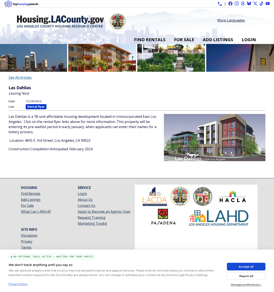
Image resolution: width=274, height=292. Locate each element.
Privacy (26, 241)
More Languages (231, 20)
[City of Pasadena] (163, 225)
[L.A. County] (180, 204)
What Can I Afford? (36, 211)
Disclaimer (29, 235)
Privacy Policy (18, 284)
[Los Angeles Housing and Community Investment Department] (218, 225)
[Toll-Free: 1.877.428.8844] (220, 4)
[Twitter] (255, 3)
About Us (85, 199)
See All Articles (20, 77)
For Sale (184, 39)
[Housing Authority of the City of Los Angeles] (233, 204)
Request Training (92, 217)
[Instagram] (237, 3)
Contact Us (86, 205)
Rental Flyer (36, 107)
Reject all (246, 276)
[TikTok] (261, 3)
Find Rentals (149, 39)
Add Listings (218, 39)
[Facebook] (230, 3)
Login (249, 39)
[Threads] (243, 3)
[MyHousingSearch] (21, 4)
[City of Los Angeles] (202, 204)
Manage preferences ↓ (246, 284)
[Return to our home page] (71, 28)
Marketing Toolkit (92, 223)
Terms (26, 247)
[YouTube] (268, 3)
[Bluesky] (249, 3)
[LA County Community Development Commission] (155, 204)
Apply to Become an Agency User (104, 211)
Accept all (246, 266)
